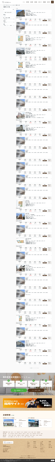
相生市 (22, 432)
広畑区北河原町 (29, 238)
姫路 (29, 39)
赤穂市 (12, 432)
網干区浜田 (38, 433)
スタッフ (28, 444)
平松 (22, 436)
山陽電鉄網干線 (28, 15)
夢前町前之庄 (20, 433)
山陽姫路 (31, 65)
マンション (34, 444)
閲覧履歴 (44, 2)
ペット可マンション (42, 447)
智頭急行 (34, 435)
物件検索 (27, 2)
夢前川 (31, 51)
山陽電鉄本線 (27, 65)
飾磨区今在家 (29, 112)
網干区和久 (29, 10)
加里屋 (41, 433)
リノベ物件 (41, 441)
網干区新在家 (12, 433)
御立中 (31, 433)
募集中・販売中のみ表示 (8, 12)
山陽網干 (32, 15)
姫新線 (27, 38)
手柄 (30, 67)
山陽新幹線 (22, 435)
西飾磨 (31, 115)
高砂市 (35, 432)
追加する (49, 20)
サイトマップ (32, 455)
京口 (28, 66)
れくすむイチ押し (42, 451)
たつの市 (15, 432)
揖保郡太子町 (18, 432)
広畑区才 (28, 433)
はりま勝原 (30, 14)
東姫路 (30, 270)
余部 (28, 40)
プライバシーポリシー (24, 455)
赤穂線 (31, 435)
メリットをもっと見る (36, 390)
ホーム (24, 2)
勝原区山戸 (24, 433)
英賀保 (30, 52)
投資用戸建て (42, 448)
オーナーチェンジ (42, 450)
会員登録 (35, 2)
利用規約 (29, 455)
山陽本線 (27, 13)
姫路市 (26, 10)
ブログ (28, 447)
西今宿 (28, 35)
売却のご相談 (50, 447)
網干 (29, 13)
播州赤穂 (29, 436)
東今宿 (28, 315)
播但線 (27, 66)
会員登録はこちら (19, 390)
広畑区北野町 (29, 48)
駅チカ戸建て (42, 444)
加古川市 (29, 432)
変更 (13, 9)
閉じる (53, 460)
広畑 (31, 53)
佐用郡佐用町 (25, 432)
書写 (9, 433)
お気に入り (40, 2)
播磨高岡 (29, 38)
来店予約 (48, 2)
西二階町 (29, 62)
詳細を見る (44, 20)
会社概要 (31, 2)
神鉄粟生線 (40, 435)
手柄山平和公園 (31, 129)
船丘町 (28, 125)
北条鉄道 (37, 435)
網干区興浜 (16, 433)
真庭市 (32, 432)
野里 (18, 436)
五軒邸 (28, 265)
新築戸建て (34, 441)
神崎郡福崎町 (38, 432)
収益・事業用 (35, 447)
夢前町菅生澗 (34, 433)
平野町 (28, 213)
